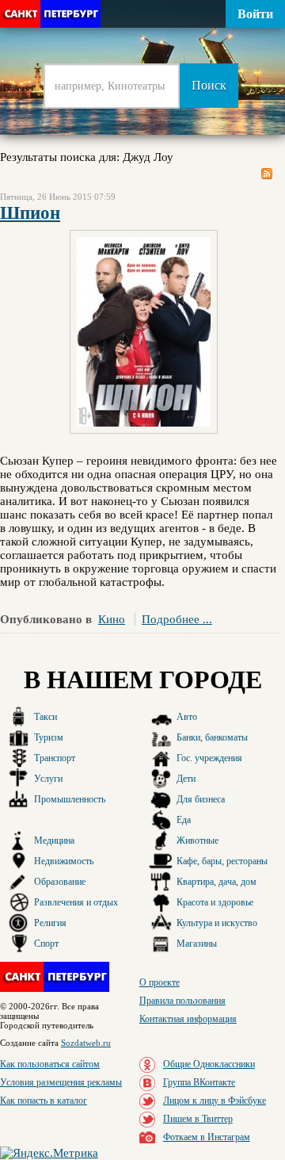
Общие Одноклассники (209, 1064)
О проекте (159, 982)
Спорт (46, 943)
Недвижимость (63, 861)
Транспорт (54, 758)
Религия (50, 922)
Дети (186, 778)
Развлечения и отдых (76, 902)
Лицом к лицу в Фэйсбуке (214, 1100)
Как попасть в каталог (43, 1100)
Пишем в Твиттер (198, 1118)
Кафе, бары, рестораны (222, 861)
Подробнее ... (177, 619)
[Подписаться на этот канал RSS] (266, 173)
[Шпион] (143, 429)
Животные (197, 840)
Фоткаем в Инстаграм (206, 1137)
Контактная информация (188, 1018)
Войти (255, 14)
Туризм (48, 737)
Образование (60, 881)
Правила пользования (182, 1000)
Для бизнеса (201, 799)
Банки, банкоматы (212, 737)
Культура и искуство (217, 922)
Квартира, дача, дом (216, 881)
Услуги (48, 778)
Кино (111, 619)
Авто (187, 716)
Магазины (197, 943)
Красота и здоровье (215, 902)
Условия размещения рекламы (61, 1082)
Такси (45, 716)
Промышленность (69, 799)
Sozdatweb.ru (86, 1042)
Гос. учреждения (209, 758)
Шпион (30, 213)
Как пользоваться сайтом (50, 1064)
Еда (184, 819)
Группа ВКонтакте (199, 1082)
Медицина (54, 840)
